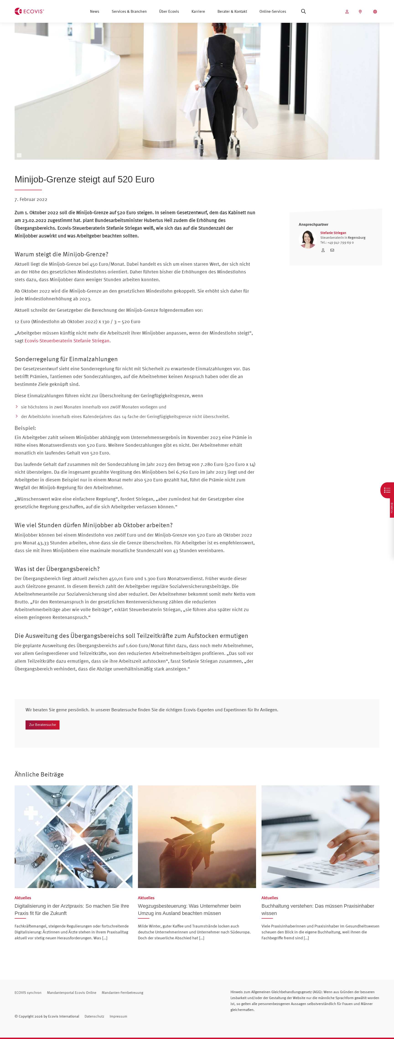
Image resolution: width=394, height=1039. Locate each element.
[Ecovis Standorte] (361, 12)
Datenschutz (94, 1016)
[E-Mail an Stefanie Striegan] (333, 250)
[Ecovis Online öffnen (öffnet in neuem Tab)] (347, 12)
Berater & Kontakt (232, 11)
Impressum (118, 1016)
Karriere (198, 11)
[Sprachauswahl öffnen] (375, 12)
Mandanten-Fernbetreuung (122, 992)
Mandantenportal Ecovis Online (71, 992)
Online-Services (272, 11)
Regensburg (356, 237)
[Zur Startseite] (29, 11)
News (94, 11)
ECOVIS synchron (28, 992)
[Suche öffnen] (303, 11)
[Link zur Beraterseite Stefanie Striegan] (324, 250)
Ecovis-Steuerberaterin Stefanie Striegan (67, 340)
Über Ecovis (169, 11)
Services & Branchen (129, 11)
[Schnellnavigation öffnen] (387, 490)
